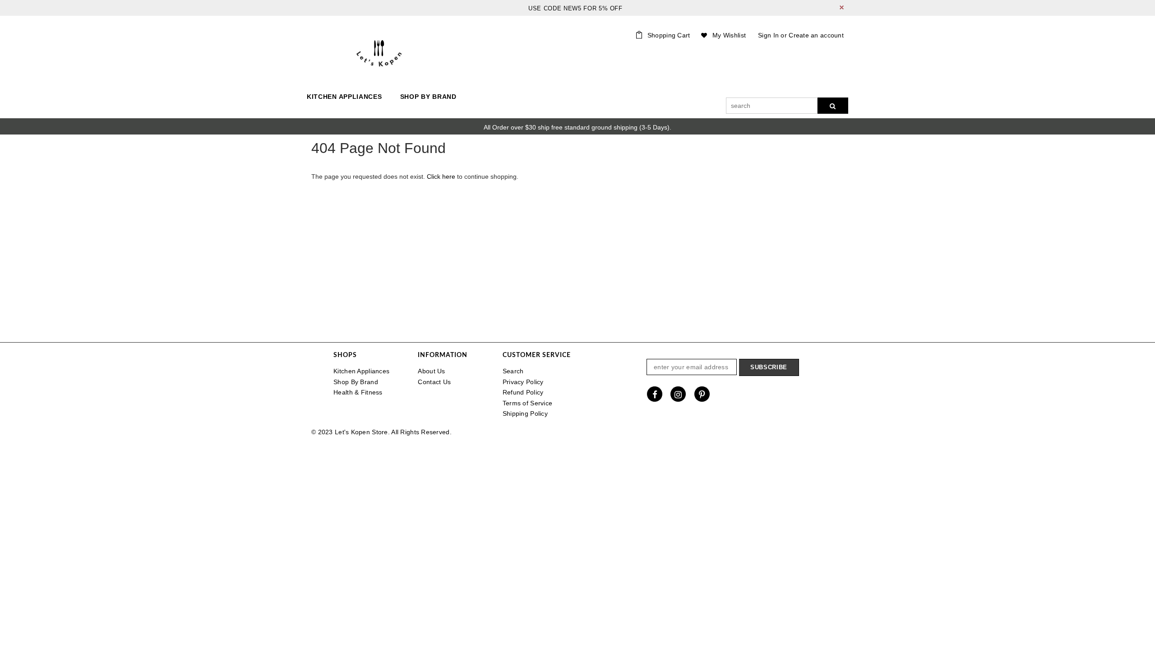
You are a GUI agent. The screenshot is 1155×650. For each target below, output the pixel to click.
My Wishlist (729, 35)
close (842, 7)
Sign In (768, 35)
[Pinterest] (702, 394)
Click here (442, 176)
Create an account (816, 35)
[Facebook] (655, 394)
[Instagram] (678, 394)
